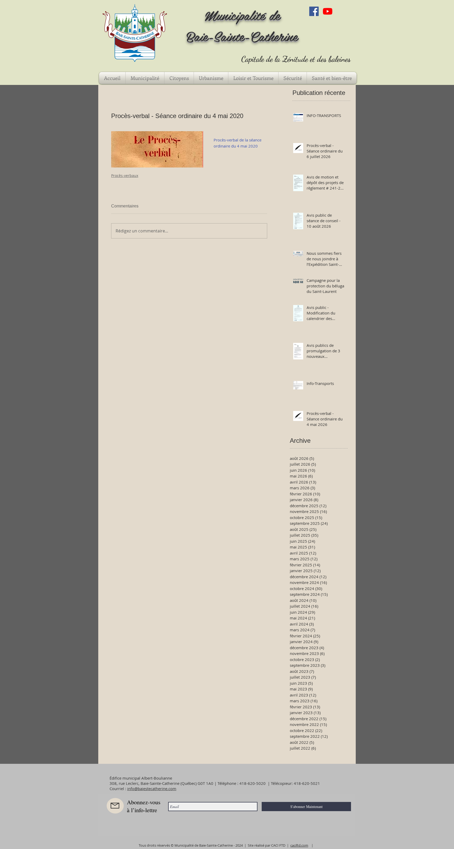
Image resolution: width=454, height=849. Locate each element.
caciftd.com (299, 845)
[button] (145, 78)
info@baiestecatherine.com (151, 788)
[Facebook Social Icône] (314, 11)
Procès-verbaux (124, 175)
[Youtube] (327, 11)
